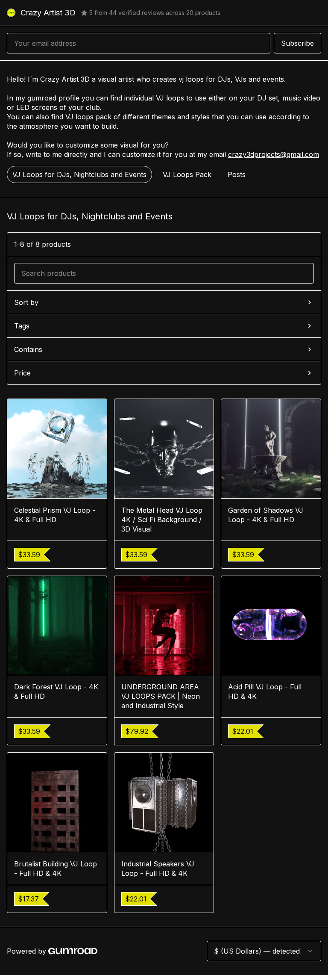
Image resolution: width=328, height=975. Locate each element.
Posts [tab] (237, 174)
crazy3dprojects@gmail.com (273, 154)
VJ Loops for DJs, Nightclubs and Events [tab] (79, 174)
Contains (28, 349)
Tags (21, 326)
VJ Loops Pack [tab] (187, 174)
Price (22, 373)
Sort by (26, 302)
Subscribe (297, 43)
